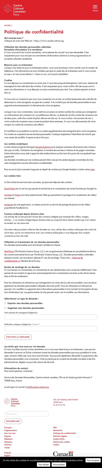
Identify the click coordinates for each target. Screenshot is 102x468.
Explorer (7, 436)
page (92, 169)
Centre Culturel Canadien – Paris (15, 10)
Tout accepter (93, 460)
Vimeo (17, 194)
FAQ (55, 427)
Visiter (7, 447)
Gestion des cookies (61, 442)
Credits (56, 444)
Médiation (8, 439)
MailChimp (9, 251)
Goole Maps (9, 188)
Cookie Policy (59, 439)
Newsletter (57, 430)
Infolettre (8, 442)
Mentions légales (60, 436)
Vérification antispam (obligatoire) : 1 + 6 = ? (21, 324)
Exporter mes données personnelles (25, 303)
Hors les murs (10, 433)
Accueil (7, 25)
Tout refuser (43, 464)
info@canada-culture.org (38, 387)
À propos (8, 427)
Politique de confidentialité (64, 433)
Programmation (10, 430)
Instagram (8, 204)
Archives (7, 444)
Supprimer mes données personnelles (26, 307)
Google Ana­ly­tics (43, 147)
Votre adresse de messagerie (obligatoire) (20, 312)
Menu (95, 10)
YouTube (8, 194)
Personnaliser (59, 464)
